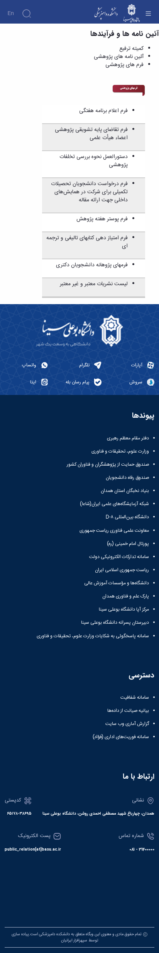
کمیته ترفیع (131, 48)
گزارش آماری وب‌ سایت (127, 724)
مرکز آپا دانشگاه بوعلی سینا (124, 609)
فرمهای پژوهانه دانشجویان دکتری (92, 265)
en (10, 13)
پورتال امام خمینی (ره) (128, 544)
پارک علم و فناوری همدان (125, 596)
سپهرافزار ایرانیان (74, 940)
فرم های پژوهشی (124, 65)
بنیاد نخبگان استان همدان (125, 491)
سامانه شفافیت (134, 697)
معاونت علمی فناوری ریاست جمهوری (114, 530)
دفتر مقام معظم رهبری (128, 438)
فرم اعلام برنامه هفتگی (103, 111)
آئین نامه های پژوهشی (119, 56)
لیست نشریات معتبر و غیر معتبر (94, 284)
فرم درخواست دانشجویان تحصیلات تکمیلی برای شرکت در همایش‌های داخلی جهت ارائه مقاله (89, 192)
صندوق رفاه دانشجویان (127, 478)
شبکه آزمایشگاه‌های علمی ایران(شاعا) (114, 504)
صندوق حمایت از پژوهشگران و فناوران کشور (108, 464)
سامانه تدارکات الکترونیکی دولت (119, 557)
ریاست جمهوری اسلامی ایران (122, 570)
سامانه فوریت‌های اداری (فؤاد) (121, 737)
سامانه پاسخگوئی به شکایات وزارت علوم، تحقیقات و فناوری (93, 636)
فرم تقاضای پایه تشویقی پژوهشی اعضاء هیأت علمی (91, 134)
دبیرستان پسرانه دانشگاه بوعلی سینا (115, 622)
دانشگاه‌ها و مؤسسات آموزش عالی (116, 583)
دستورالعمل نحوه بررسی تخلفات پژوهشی (93, 161)
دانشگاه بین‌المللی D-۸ (127, 517)
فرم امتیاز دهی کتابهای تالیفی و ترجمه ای (87, 242)
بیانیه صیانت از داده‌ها (128, 711)
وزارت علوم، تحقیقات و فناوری (120, 451)
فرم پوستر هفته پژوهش (102, 219)
